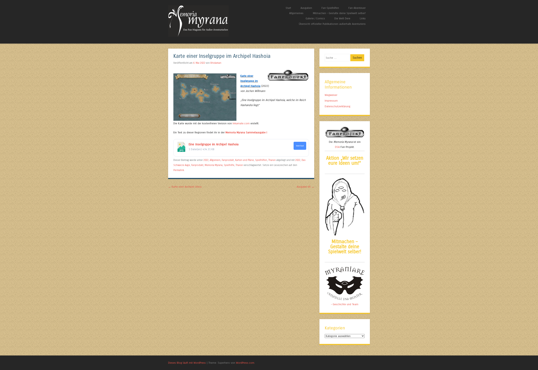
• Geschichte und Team (344, 304)
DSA (337, 147)
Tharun (272, 160)
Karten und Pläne (244, 160)
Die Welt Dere (342, 18)
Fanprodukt (228, 160)
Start (288, 7)
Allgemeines (296, 13)
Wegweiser (331, 95)
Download (300, 146)
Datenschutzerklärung (337, 106)
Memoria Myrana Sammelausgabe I (246, 132)
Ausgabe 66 (305, 186)
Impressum (331, 100)
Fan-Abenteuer (357, 7)
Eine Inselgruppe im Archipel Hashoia (214, 144)
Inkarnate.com (241, 123)
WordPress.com (245, 362)
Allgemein (215, 160)
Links (363, 18)
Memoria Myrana (214, 165)
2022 (205, 160)
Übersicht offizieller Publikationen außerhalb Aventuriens (332, 23)
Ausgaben (306, 7)
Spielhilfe (229, 165)
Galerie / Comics (315, 18)
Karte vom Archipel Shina (185, 186)
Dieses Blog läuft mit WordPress (187, 362)
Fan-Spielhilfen (330, 7)
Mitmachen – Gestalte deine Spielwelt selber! (339, 13)
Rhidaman (215, 62)
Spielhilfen (261, 160)
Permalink (178, 170)
